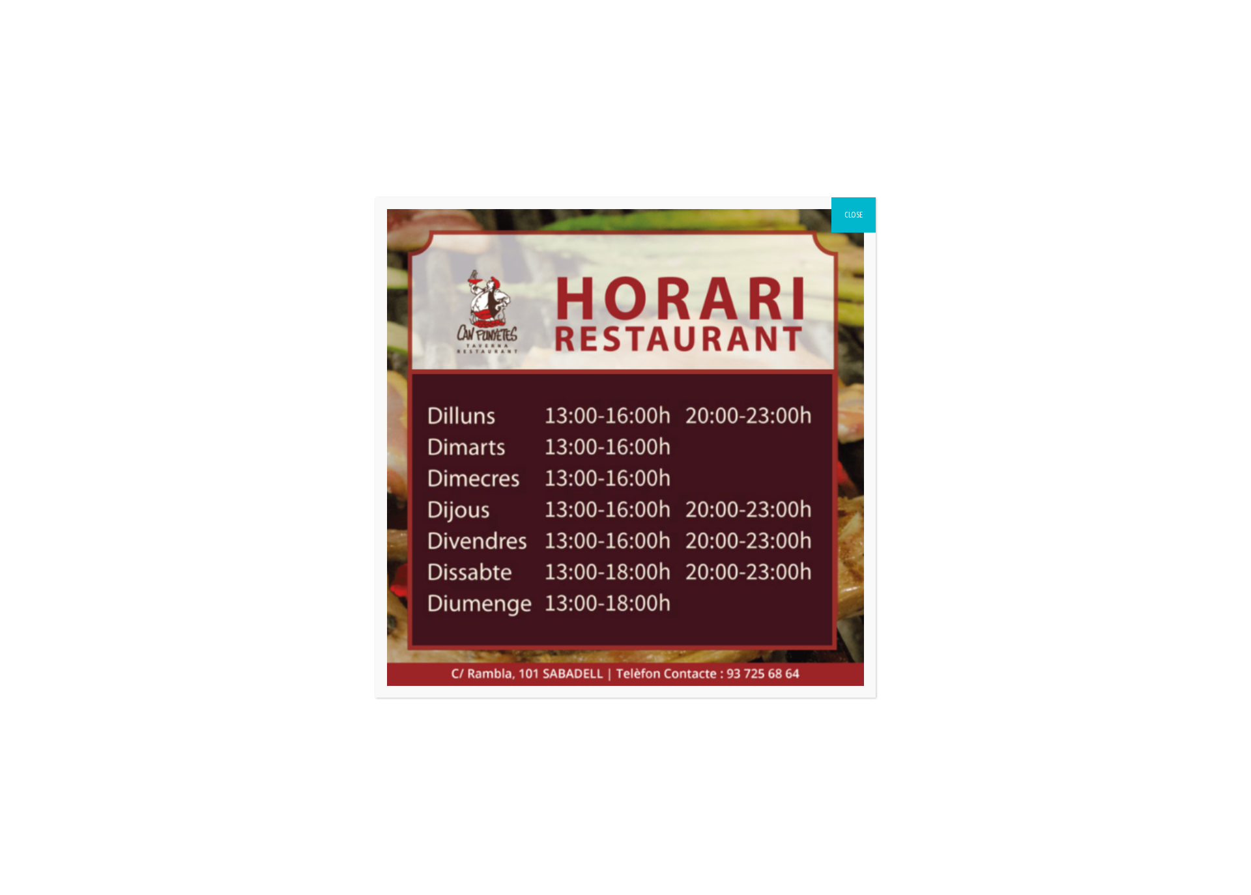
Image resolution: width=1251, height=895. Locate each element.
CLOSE (853, 215)
